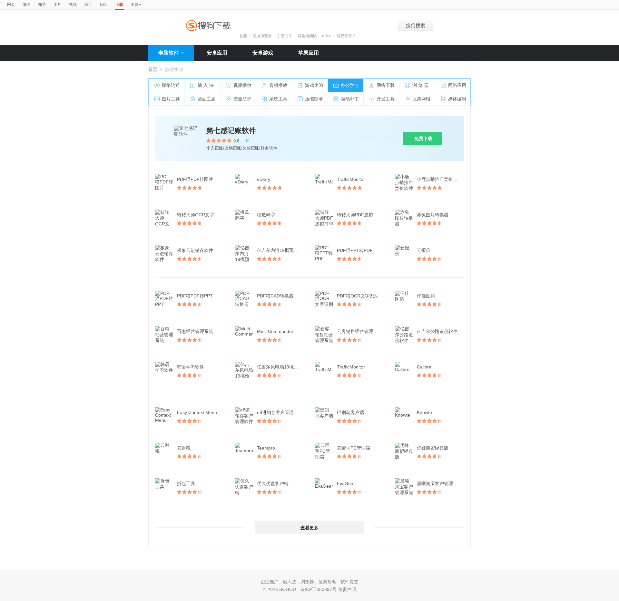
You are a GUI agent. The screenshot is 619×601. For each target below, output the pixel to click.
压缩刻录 (314, 98)
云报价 (423, 250)
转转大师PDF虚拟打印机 (361, 214)
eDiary (263, 179)
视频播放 (242, 85)
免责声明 (347, 589)
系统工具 (278, 98)
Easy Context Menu (197, 412)
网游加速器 (262, 36)
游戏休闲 (314, 85)
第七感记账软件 (231, 131)
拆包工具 (186, 483)
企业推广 (269, 581)
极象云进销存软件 (195, 250)
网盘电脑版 (307, 36)
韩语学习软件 (190, 366)
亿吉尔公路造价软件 (437, 331)
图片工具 (171, 98)
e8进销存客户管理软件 (280, 412)
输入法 (289, 581)
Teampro (266, 448)
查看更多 (309, 527)
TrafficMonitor (351, 179)
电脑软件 (168, 53)
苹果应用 (308, 53)
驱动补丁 (350, 98)
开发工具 (386, 98)
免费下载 (423, 138)
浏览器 (307, 581)
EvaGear (346, 483)
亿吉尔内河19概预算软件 (281, 250)
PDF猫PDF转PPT (195, 295)
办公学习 (350, 85)
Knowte (424, 412)
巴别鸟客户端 (350, 412)
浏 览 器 (420, 85)
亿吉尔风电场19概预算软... (281, 366)
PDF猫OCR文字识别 (357, 295)
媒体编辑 (457, 98)
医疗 (88, 4)
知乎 (42, 4)
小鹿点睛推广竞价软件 (439, 179)
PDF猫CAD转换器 (275, 295)
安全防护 (242, 98)
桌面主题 (207, 98)
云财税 (184, 448)
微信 (26, 4)
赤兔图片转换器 (432, 214)
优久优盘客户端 (273, 483)
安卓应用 (217, 53)
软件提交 (349, 581)
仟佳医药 (426, 295)
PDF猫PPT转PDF (355, 250)
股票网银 (421, 98)
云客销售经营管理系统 (359, 331)
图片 (57, 4)
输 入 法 (206, 85)
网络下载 (386, 85)
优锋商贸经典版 (432, 448)
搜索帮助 (327, 581)
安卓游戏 (262, 53)
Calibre (424, 366)
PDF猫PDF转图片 (195, 179)
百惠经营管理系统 (195, 331)
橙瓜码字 (266, 214)
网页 (11, 4)
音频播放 (278, 85)
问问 (104, 4)
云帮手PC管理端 (353, 448)
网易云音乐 (346, 36)
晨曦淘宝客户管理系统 (439, 483)
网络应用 (457, 85)
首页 (152, 69)
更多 (136, 4)
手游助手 (285, 36)
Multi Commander (275, 331)
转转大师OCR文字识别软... (201, 214)
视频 (73, 4)
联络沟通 (171, 85)
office (327, 36)
